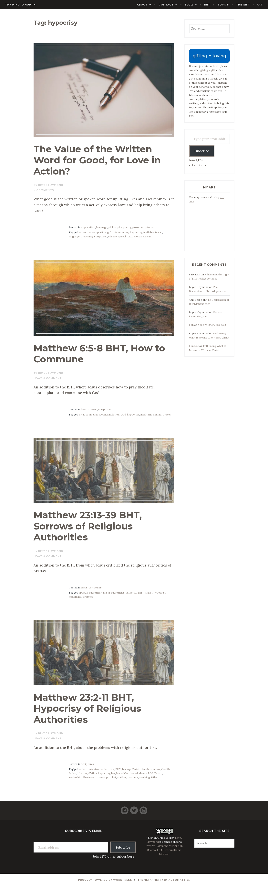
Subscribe (201, 151)
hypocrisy (136, 232)
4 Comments (44, 190)
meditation (147, 414)
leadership (75, 596)
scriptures (147, 227)
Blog (189, 4)
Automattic (179, 879)
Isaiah (158, 232)
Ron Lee (194, 346)
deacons (155, 769)
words (138, 236)
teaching (144, 777)
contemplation (97, 232)
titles (154, 777)
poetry (127, 227)
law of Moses (139, 773)
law (113, 773)
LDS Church (155, 773)
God (123, 414)
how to (85, 409)
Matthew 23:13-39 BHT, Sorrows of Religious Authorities (88, 526)
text (130, 236)
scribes (121, 777)
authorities (118, 592)
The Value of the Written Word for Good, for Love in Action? (97, 160)
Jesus (94, 409)
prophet (88, 596)
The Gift (243, 4)
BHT (207, 4)
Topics (223, 4)
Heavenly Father (87, 773)
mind (158, 414)
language (101, 227)
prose (135, 227)
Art (260, 4)
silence (112, 236)
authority (131, 592)
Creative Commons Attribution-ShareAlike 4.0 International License (164, 850)
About (142, 4)
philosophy (115, 227)
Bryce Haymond (50, 185)
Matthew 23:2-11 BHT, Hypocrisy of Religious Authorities (87, 708)
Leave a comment (48, 378)
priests (100, 777)
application (88, 227)
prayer (167, 414)
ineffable (148, 232)
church (145, 769)
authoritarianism (99, 592)
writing (147, 236)
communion (93, 414)
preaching (87, 236)
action (83, 232)
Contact (166, 4)
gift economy (121, 232)
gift (109, 232)
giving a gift (207, 70)
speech (122, 236)
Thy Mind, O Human (20, 4)
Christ (149, 592)
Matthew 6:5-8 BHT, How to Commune (99, 353)
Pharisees (89, 777)
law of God (122, 773)
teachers (133, 777)
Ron (191, 325)
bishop (126, 769)
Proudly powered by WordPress (105, 879)
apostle (83, 592)
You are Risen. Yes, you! (212, 325)
